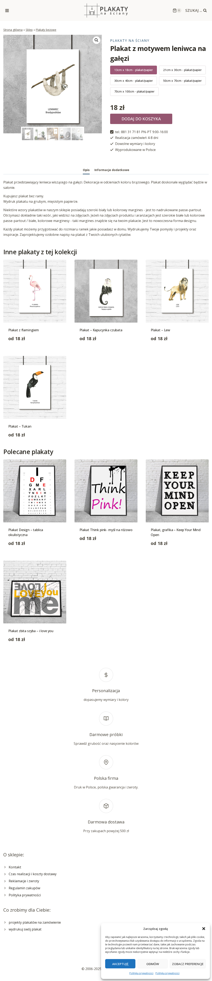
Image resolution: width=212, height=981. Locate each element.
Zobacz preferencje (188, 964)
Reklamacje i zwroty (24, 881)
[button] (204, 929)
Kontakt (15, 867)
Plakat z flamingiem (23, 330)
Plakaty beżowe (46, 30)
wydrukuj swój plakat (25, 929)
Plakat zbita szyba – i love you (30, 631)
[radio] (133, 70)
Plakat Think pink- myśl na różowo (106, 530)
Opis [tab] (86, 170)
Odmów (152, 964)
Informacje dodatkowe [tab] (111, 170)
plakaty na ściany (129, 40)
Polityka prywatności (141, 973)
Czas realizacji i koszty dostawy (33, 874)
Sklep (29, 30)
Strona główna (13, 30)
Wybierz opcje (90, 551)
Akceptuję (120, 964)
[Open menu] (7, 10)
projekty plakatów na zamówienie (35, 922)
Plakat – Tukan (19, 426)
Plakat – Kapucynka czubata (101, 330)
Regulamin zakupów (24, 888)
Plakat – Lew (160, 330)
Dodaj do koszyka (141, 119)
